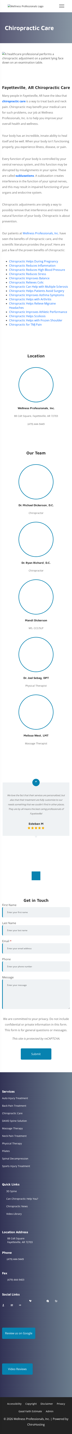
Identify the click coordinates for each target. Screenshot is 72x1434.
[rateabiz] (47, 1301)
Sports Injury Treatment (16, 1166)
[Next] (36, 875)
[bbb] (3, 1305)
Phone (6, 959)
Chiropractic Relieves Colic (26, 282)
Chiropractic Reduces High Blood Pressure (37, 270)
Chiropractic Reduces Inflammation (32, 265)
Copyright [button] (31, 1403)
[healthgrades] (30, 1301)
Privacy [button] (61, 1403)
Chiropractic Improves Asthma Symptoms (36, 295)
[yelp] (21, 1301)
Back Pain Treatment (14, 1105)
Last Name (9, 923)
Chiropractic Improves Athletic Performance (38, 312)
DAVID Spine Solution (14, 1120)
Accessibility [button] (14, 1403)
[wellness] (56, 1301)
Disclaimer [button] (47, 1403)
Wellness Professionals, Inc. (41, 233)
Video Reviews (17, 1369)
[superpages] (20, 1305)
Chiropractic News (17, 1206)
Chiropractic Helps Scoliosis (27, 316)
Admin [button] (49, 1411)
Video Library (14, 1213)
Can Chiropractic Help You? (22, 1198)
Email (7, 941)
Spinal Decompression (15, 1158)
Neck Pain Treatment (14, 1136)
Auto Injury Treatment (15, 1098)
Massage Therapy (12, 1128)
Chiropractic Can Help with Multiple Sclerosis (38, 287)
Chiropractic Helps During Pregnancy (33, 261)
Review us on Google (18, 1333)
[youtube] (39, 1301)
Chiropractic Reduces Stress (27, 274)
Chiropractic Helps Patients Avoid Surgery (36, 291)
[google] (3, 1301)
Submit (36, 1054)
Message (8, 977)
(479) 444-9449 (15, 1259)
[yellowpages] (11, 1305)
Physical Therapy (12, 1143)
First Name (9, 905)
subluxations (25, 176)
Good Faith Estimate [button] (30, 1411)
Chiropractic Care (12, 1113)
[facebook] (12, 1301)
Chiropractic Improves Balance (29, 278)
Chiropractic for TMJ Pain (25, 324)
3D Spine (11, 1191)
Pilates (6, 1151)
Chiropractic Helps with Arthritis (30, 299)
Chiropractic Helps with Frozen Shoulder (35, 320)
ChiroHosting (36, 1424)
